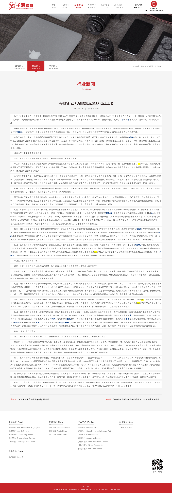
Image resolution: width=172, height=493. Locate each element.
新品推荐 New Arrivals (87, 427)
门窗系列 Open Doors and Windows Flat (94, 431)
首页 (142, 66)
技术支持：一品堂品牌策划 (110, 489)
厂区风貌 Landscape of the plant (22, 442)
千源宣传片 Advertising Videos (21, 435)
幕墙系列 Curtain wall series (89, 438)
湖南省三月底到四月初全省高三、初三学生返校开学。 (137, 399)
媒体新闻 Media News (58, 435)
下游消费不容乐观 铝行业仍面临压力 (35, 399)
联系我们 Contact (16, 457)
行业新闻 (158, 66)
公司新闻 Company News (59, 427)
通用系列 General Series (88, 435)
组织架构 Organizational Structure (22, 438)
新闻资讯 (149, 66)
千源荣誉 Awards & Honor (19, 431)
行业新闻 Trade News (58, 431)
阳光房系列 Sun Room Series (90, 449)
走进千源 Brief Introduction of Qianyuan (24, 427)
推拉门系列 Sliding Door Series (90, 445)
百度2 (88, 486)
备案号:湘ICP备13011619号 (90, 489)
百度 (83, 486)
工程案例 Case (125, 427)
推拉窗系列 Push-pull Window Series (93, 442)
